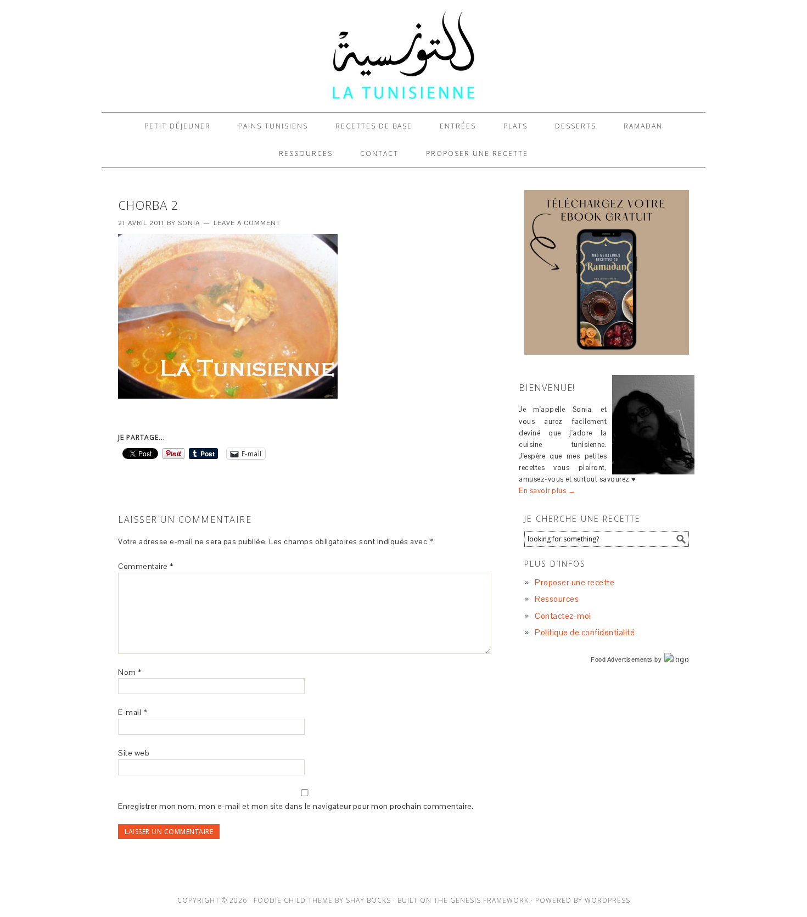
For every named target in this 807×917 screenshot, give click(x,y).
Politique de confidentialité (585, 632)
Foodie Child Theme (293, 900)
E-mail (132, 712)
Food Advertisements (622, 659)
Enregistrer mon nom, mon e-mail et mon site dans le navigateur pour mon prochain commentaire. (296, 806)
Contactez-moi (563, 616)
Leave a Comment (247, 223)
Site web (133, 753)
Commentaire (145, 566)
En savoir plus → (547, 490)
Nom (130, 672)
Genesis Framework (489, 900)
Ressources (557, 599)
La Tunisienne (403, 56)
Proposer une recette (574, 582)
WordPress (607, 900)
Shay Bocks (368, 900)
